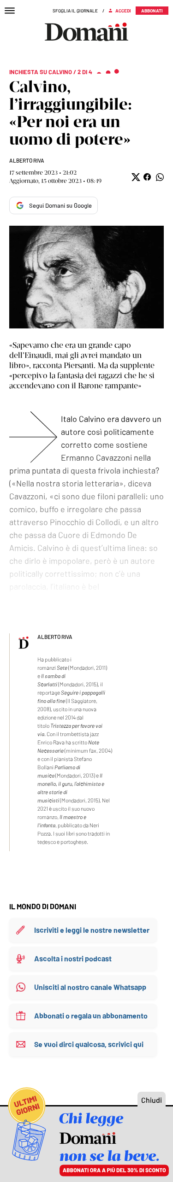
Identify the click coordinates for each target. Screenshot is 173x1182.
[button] (135, 177)
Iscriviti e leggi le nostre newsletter (91, 929)
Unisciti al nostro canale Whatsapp (90, 987)
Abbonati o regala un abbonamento (91, 1015)
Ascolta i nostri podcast (73, 958)
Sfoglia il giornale (75, 10)
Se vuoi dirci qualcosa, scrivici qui (88, 1044)
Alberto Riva (26, 160)
